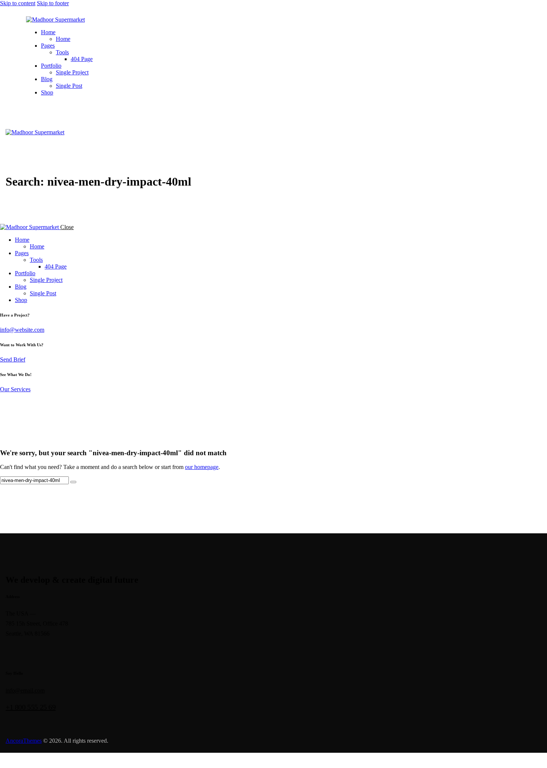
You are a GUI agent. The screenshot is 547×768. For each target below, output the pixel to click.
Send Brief (12, 359)
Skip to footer (53, 3)
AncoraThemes (24, 741)
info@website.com (22, 330)
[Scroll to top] (1, 760)
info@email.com (25, 690)
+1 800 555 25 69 (31, 707)
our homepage (201, 467)
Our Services (15, 389)
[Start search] (73, 482)
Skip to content (17, 3)
